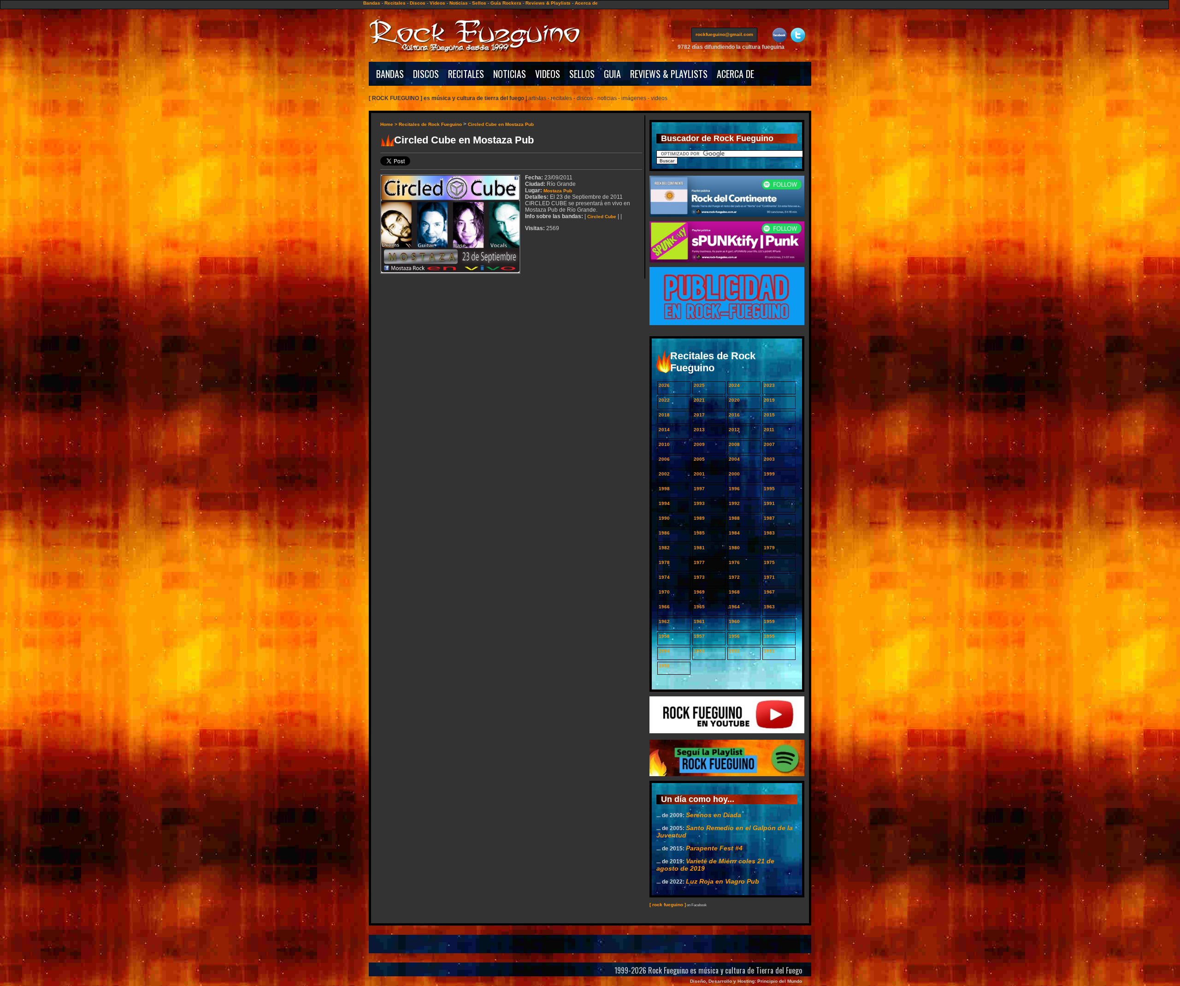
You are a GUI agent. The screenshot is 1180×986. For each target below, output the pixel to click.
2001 (699, 473)
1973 (699, 577)
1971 (769, 577)
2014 (664, 429)
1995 (769, 488)
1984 (734, 532)
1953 (699, 650)
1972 (734, 577)
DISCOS (426, 74)
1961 (699, 621)
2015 (769, 414)
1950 (664, 665)
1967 (769, 591)
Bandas (371, 3)
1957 (699, 636)
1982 (664, 547)
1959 (769, 621)
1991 (769, 503)
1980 (734, 547)
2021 (699, 400)
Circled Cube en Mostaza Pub (501, 124)
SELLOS (582, 74)
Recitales (395, 3)
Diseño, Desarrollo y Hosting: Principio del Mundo (746, 981)
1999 (769, 473)
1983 (769, 532)
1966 (664, 606)
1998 (664, 488)
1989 (699, 518)
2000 (734, 473)
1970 (664, 591)
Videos (437, 3)
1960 (734, 621)
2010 (664, 444)
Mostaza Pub (557, 190)
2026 (664, 385)
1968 (734, 591)
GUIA (612, 74)
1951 (769, 650)
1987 (769, 518)
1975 (769, 562)
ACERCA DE (735, 74)
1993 (699, 503)
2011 (769, 429)
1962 (664, 621)
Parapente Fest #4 (714, 848)
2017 (699, 414)
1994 (664, 503)
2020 (734, 400)
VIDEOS (547, 74)
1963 (769, 606)
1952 (734, 650)
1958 (664, 636)
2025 (699, 385)
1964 (734, 606)
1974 (664, 577)
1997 (699, 488)
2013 (699, 429)
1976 (734, 562)
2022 (664, 400)
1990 (664, 518)
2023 (769, 385)
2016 (734, 414)
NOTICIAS (509, 74)
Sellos (479, 3)
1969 (699, 591)
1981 (699, 547)
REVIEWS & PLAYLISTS (669, 74)
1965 (699, 606)
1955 (769, 636)
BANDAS (390, 74)
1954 (664, 650)
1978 (664, 562)
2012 (734, 429)
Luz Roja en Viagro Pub (722, 881)
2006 (664, 459)
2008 (734, 444)
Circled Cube (601, 216)
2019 (769, 400)
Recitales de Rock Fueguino (430, 124)
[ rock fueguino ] (667, 904)
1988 (734, 518)
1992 (734, 503)
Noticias (458, 3)
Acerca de (586, 3)
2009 (699, 444)
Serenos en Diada (713, 815)
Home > (389, 124)
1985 (699, 532)
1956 (734, 636)
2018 (664, 414)
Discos (417, 3)
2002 (664, 473)
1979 (769, 547)
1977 (699, 562)
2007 (769, 444)
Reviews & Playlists (548, 3)
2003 (769, 459)
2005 (699, 459)
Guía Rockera (505, 3)
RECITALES (466, 74)
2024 (734, 385)
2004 (734, 459)
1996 (734, 488)
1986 (664, 532)
